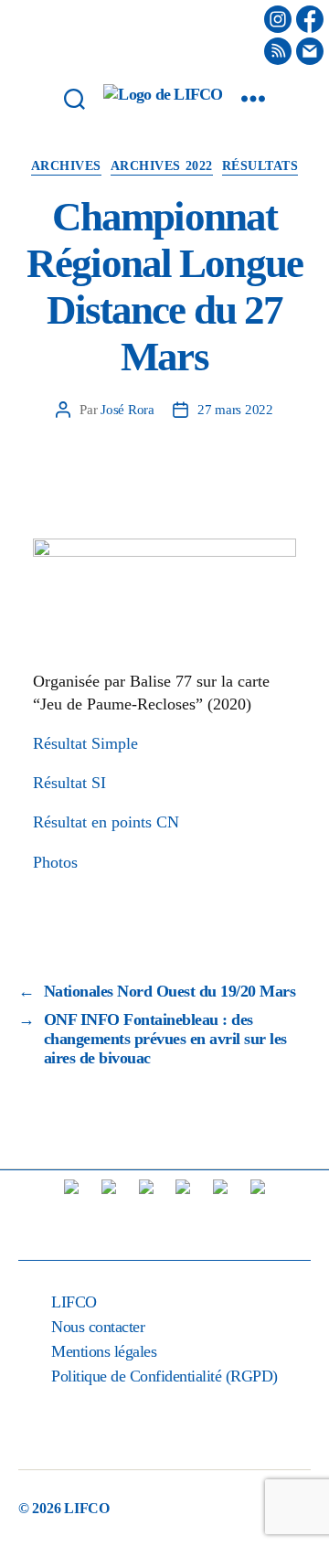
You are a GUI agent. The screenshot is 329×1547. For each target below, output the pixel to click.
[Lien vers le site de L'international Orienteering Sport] (71, 1211)
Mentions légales (103, 1351)
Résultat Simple (85, 743)
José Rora (127, 409)
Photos (55, 862)
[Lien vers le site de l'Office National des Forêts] (257, 1211)
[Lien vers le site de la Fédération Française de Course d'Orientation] (108, 1211)
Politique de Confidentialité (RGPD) (164, 1376)
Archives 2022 (162, 166)
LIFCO (74, 1302)
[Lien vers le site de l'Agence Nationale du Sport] (182, 1211)
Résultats (260, 166)
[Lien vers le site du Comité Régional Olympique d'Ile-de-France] (220, 1211)
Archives (66, 166)
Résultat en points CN (106, 822)
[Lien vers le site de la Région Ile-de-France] (146, 1211)
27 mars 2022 (235, 409)
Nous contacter (97, 1327)
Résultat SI (69, 783)
